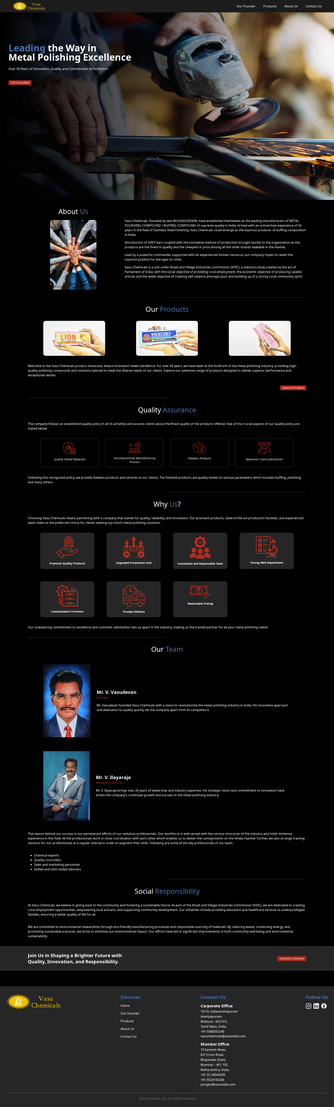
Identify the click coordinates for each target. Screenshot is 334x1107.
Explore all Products (293, 387)
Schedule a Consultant (292, 958)
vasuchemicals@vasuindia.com (223, 1036)
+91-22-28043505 (213, 1075)
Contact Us (314, 6)
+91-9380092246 (212, 1031)
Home (125, 1005)
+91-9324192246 (212, 1080)
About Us (291, 6)
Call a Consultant (20, 82)
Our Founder (246, 6)
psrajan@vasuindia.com (218, 1084)
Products (270, 6)
